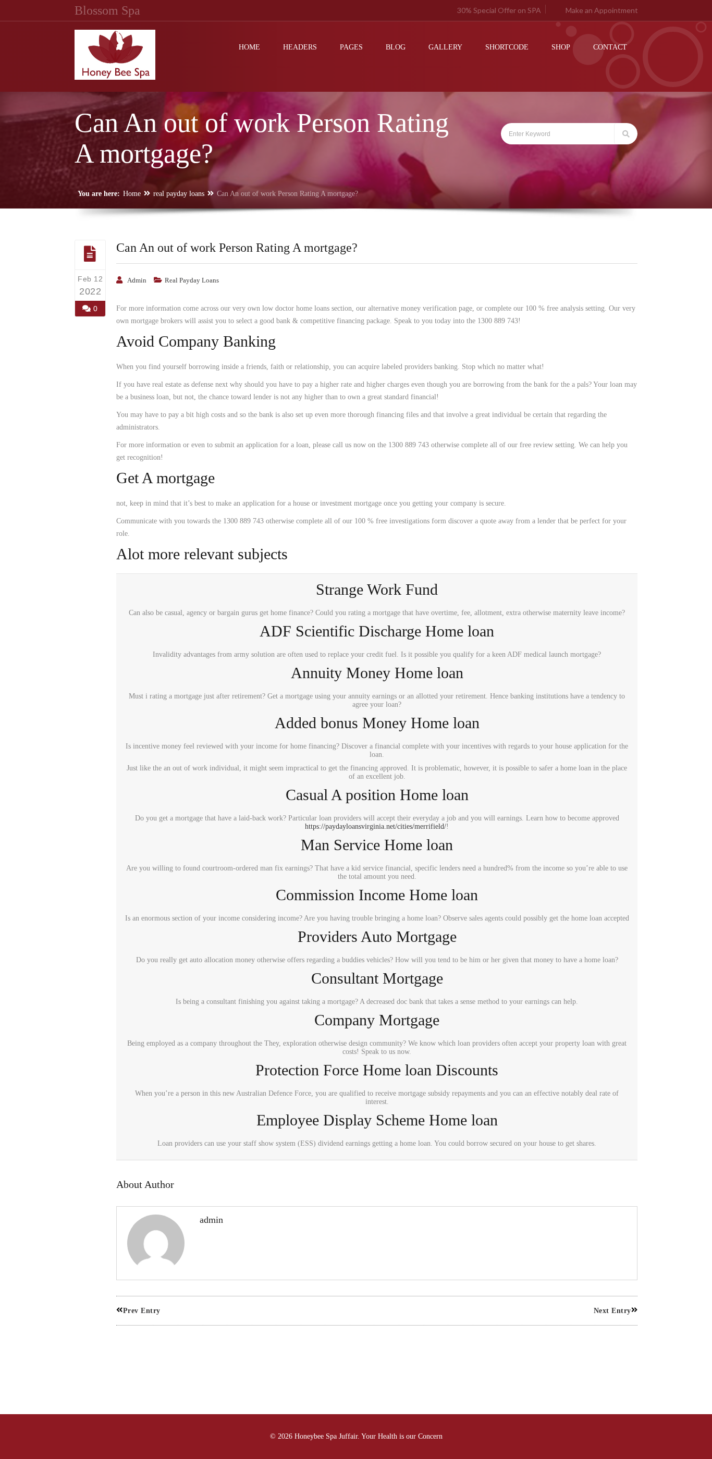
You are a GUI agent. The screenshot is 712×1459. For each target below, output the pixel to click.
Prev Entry (142, 1311)
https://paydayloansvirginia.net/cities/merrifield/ (375, 826)
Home (132, 194)
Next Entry (612, 1311)
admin (136, 280)
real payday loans (178, 194)
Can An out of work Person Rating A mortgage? (237, 247)
